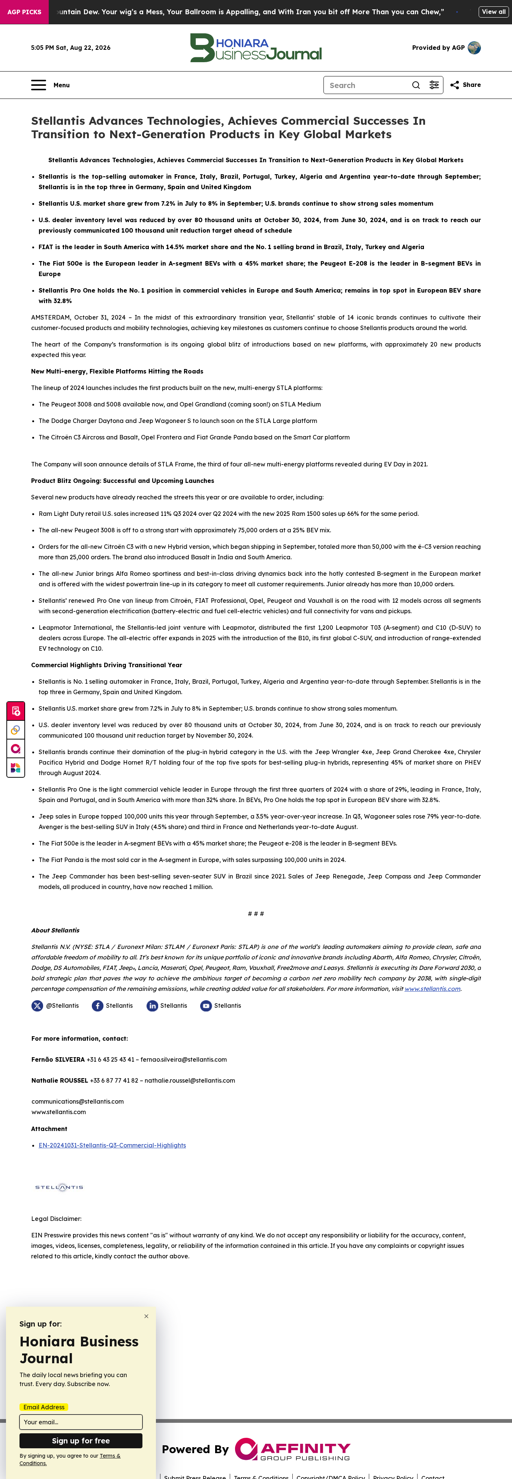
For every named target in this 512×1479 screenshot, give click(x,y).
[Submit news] (15, 711)
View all (494, 11)
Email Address (43, 1407)
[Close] (146, 1316)
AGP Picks (24, 12)
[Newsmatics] (15, 767)
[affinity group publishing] (15, 749)
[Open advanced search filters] (434, 85)
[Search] (416, 85)
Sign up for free (81, 1440)
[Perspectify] (15, 730)
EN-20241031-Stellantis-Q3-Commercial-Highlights (112, 1145)
